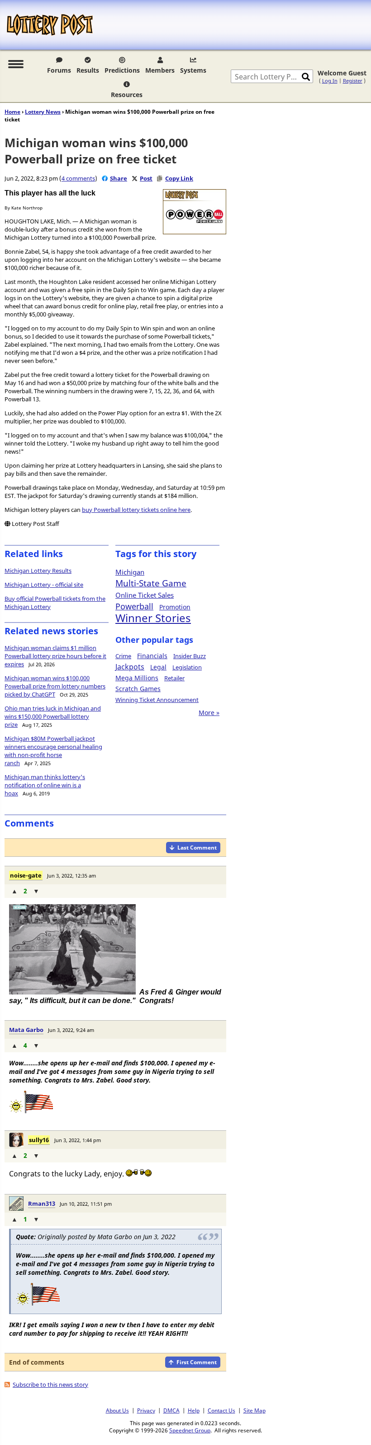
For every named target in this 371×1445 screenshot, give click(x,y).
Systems (193, 70)
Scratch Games (138, 688)
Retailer (174, 678)
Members (160, 70)
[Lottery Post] (50, 25)
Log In (330, 80)
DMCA (171, 1410)
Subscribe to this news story (50, 1384)
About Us (117, 1410)
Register (352, 80)
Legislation (187, 667)
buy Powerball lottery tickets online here (136, 510)
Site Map (254, 1410)
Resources (127, 94)
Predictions (122, 70)
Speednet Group (189, 1430)
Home (12, 112)
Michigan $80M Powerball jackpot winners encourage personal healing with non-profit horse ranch (53, 750)
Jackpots (129, 667)
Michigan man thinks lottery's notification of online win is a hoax (45, 785)
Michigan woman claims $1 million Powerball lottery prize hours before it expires (55, 656)
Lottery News (43, 112)
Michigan (129, 571)
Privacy (146, 1410)
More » (209, 712)
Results (87, 70)
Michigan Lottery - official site (44, 585)
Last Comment (197, 847)
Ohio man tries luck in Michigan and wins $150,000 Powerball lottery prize (53, 716)
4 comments (78, 178)
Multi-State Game (150, 583)
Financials (152, 655)
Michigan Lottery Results (38, 571)
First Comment (196, 1362)
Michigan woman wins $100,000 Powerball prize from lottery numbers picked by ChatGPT (55, 686)
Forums (59, 70)
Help (194, 1410)
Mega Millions (136, 678)
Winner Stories (153, 617)
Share (118, 178)
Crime (123, 656)
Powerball (134, 606)
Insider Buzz (189, 656)
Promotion (174, 607)
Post (146, 178)
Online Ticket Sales (144, 594)
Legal (158, 667)
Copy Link (179, 178)
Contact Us (221, 1410)
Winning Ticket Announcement (157, 700)
